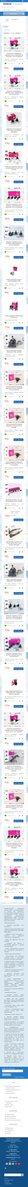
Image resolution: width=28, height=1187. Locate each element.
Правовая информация (11, 1116)
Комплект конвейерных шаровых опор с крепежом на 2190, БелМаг (14, 884)
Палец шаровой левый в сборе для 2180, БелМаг (14, 351)
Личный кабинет (9, 1128)
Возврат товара (9, 1104)
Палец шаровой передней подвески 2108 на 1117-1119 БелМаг (14, 807)
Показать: (18, 33)
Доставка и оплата (9, 1180)
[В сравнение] (20, 63)
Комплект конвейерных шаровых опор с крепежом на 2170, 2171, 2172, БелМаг (14, 730)
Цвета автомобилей (10, 1093)
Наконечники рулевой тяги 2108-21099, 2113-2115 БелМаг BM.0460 (14, 543)
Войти (24, 10)
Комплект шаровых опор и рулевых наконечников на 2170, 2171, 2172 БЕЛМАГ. (14, 617)
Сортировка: (6, 33)
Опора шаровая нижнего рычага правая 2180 (14, 280)
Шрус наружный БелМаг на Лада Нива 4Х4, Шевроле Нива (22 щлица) (14, 692)
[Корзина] (3, 1)
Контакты (7, 1181)
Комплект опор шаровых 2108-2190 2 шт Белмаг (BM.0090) (14, 130)
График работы (8, 1183)
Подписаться (6, 1074)
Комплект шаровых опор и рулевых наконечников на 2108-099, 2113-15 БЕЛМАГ (14, 205)
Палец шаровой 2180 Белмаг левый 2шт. (14, 316)
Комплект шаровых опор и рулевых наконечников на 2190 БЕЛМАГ (14, 655)
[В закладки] (22, 63)
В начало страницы (19, 1077)
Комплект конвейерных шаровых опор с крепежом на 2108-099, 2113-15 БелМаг (14, 55)
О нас (6, 1178)
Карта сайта (8, 1106)
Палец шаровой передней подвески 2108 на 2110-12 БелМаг (14, 426)
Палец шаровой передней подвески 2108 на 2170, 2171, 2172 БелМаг (14, 463)
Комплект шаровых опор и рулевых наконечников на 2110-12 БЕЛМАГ (14, 243)
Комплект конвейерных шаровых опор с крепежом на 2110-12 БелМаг (14, 92)
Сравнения (6, 29)
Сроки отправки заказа (11, 1118)
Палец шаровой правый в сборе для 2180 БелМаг (14, 580)
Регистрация (19, 10)
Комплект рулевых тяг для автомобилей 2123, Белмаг (14, 500)
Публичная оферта (10, 1114)
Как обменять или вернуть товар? (13, 1120)
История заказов (9, 1130)
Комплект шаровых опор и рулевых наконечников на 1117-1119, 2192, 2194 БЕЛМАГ (14, 845)
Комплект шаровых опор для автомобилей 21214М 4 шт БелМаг (14, 168)
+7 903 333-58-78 (17, 4)
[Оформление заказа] (5, 1)
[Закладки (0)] (1, 1)
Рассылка (8, 1133)
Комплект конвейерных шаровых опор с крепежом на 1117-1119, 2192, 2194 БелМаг (14, 769)
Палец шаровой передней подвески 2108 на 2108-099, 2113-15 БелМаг (14, 388)
